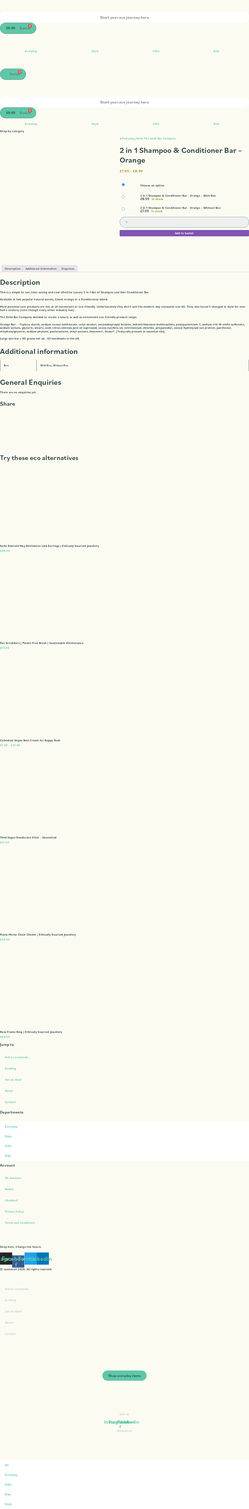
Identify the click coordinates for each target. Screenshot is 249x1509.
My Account (13, 1178)
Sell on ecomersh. (17, 1057)
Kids (216, 51)
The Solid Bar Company (160, 138)
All (7, 1465)
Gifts (156, 51)
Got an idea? (13, 1079)
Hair (139, 138)
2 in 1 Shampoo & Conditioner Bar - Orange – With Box (178, 195)
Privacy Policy (14, 1211)
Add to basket (184, 233)
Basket (9, 1189)
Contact (10, 1102)
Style (95, 51)
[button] (124, 413)
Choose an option (152, 185)
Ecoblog (10, 1068)
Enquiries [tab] (68, 268)
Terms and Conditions (20, 1222)
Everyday (31, 51)
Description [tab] (13, 268)
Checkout (11, 1200)
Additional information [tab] (41, 268)
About (9, 1091)
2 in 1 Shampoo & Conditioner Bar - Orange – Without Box (180, 207)
